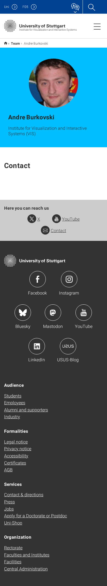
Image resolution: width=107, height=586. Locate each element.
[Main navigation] (97, 26)
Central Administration (26, 568)
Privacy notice (17, 448)
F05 (25, 7)
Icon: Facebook (37, 279)
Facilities (12, 561)
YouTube (71, 219)
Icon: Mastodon (53, 312)
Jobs (9, 509)
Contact (58, 230)
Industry (12, 416)
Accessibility (16, 455)
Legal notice (16, 441)
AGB (8, 469)
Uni (6, 7)
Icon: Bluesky (23, 312)
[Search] (91, 7)
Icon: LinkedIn (37, 346)
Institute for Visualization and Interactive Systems (5, 43)
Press (9, 501)
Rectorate (13, 547)
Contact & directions (23, 494)
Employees (14, 402)
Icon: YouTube (83, 312)
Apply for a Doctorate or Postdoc (35, 515)
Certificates (15, 463)
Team (15, 43)
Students (12, 396)
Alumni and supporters (26, 409)
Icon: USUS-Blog (68, 346)
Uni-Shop (13, 523)
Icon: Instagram (69, 279)
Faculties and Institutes (26, 555)
